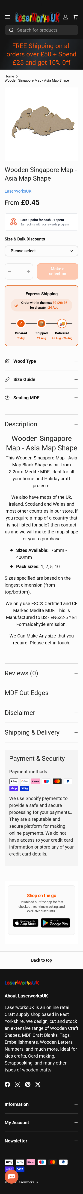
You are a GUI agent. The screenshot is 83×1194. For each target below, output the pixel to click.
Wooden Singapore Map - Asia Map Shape (37, 80)
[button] (76, 17)
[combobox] (41, 30)
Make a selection (57, 271)
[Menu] (7, 17)
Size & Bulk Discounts (25, 239)
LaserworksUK (18, 191)
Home (9, 76)
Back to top (41, 960)
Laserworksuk (27, 1182)
